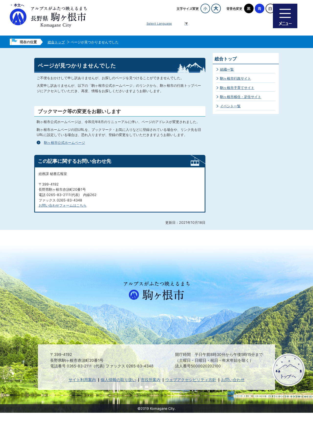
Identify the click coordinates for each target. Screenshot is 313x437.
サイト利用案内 (82, 379)
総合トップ (56, 42)
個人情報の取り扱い (118, 379)
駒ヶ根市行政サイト (235, 78)
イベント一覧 (230, 106)
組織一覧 (227, 69)
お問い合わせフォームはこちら (63, 205)
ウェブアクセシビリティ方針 (190, 379)
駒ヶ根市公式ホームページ (64, 142)
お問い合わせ (233, 379)
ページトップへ (288, 369)
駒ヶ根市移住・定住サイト (240, 97)
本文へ (19, 5)
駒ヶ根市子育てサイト (237, 88)
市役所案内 (150, 379)
